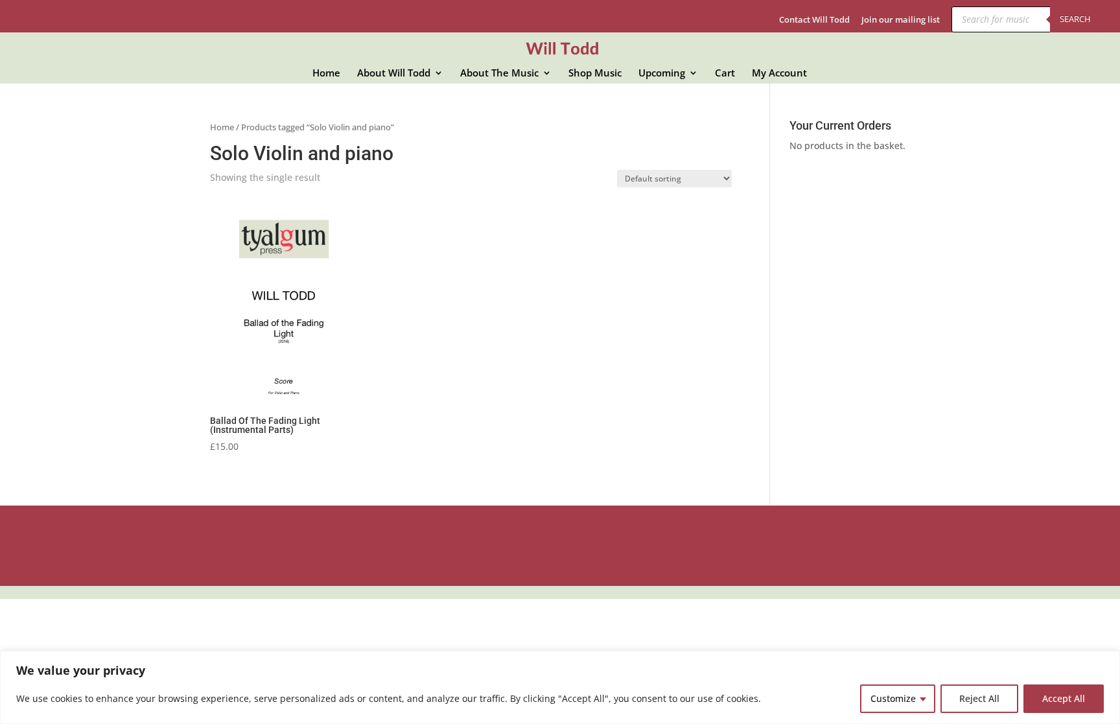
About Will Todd (393, 73)
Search (1075, 19)
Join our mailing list (900, 20)
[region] (560, 687)
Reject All (979, 698)
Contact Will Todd (814, 20)
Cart (725, 73)
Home (326, 73)
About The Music (499, 73)
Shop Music (595, 73)
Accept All (1063, 698)
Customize (893, 698)
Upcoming (661, 73)
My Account (779, 73)
